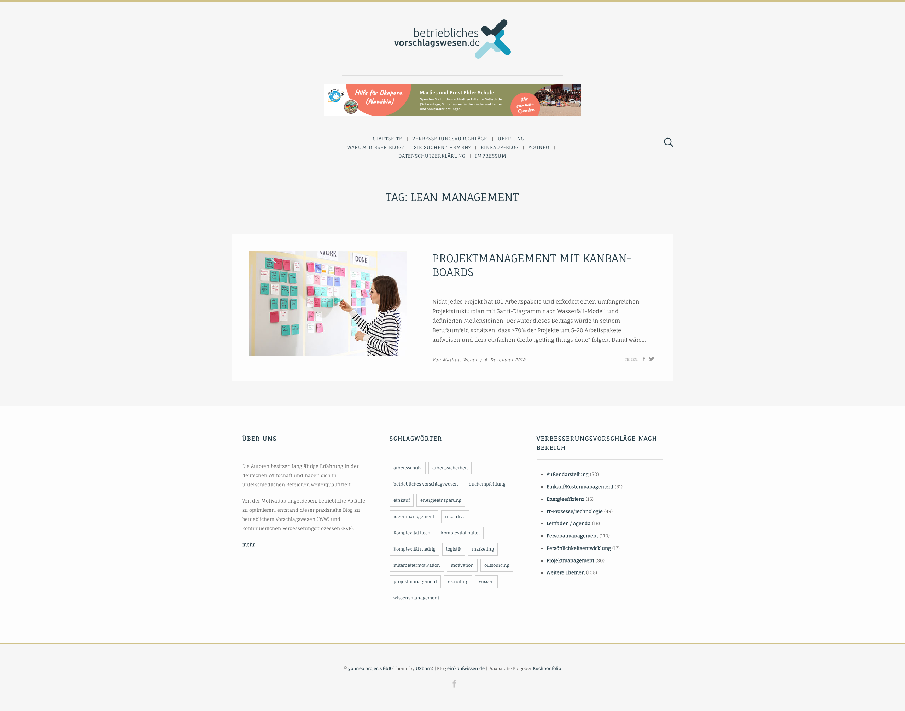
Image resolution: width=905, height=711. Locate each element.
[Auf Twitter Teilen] (651, 358)
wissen (486, 581)
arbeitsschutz (407, 467)
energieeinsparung (440, 500)
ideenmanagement (413, 516)
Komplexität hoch (411, 532)
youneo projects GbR (369, 668)
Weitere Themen (566, 572)
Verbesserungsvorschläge (449, 138)
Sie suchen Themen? (442, 147)
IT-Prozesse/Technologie (575, 511)
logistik (453, 549)
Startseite (387, 138)
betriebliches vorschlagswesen (425, 484)
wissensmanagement (416, 597)
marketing (483, 549)
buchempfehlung (487, 484)
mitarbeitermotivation (416, 565)
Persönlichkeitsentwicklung (579, 548)
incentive (455, 516)
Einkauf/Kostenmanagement (580, 486)
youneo (539, 147)
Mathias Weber (460, 359)
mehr (248, 544)
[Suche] (668, 142)
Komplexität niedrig (414, 549)
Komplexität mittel (460, 532)
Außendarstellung (568, 474)
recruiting (458, 581)
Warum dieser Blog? (375, 147)
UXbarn (424, 668)
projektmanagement (415, 581)
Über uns (511, 138)
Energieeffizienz (565, 499)
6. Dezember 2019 (505, 359)
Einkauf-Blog (500, 147)
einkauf (401, 500)
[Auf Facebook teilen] (644, 358)
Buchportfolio (547, 668)
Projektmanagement (570, 560)
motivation (462, 565)
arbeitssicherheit (450, 467)
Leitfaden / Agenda (569, 523)
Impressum (491, 156)
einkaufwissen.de (466, 668)
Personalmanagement (572, 536)
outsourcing (496, 565)
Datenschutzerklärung (431, 156)
